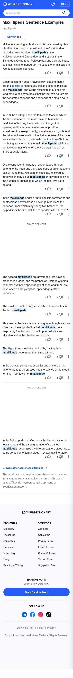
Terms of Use (45, 559)
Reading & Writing (13, 565)
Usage (6, 559)
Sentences (14, 37)
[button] (53, 4)
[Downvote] (61, 73)
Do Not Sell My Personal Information (36, 627)
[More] (68, 73)
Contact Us (44, 534)
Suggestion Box (46, 565)
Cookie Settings (46, 553)
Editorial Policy (46, 547)
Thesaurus (9, 534)
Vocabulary (9, 553)
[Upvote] (49, 73)
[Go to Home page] (17, 4)
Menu (64, 4)
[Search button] (64, 13)
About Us (43, 528)
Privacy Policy (45, 541)
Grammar (8, 547)
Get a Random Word (36, 592)
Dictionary (8, 528)
